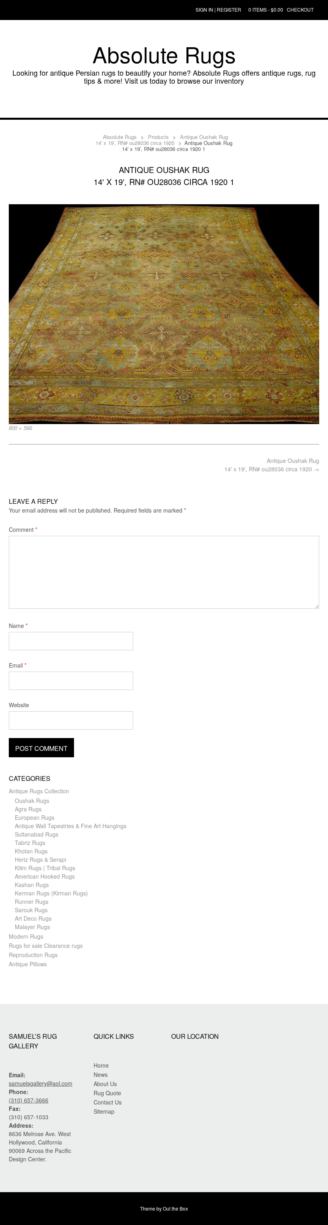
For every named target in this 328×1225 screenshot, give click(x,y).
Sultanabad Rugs (36, 834)
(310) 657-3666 (28, 1100)
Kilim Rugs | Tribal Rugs (45, 868)
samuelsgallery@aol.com (40, 1083)
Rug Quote (107, 1093)
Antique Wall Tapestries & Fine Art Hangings (70, 826)
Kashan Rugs (32, 885)
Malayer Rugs (32, 927)
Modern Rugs (26, 936)
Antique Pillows (28, 964)
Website (19, 705)
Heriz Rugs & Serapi (40, 859)
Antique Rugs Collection (39, 791)
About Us (105, 1084)
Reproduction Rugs (33, 955)
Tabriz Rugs (30, 843)
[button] (164, 106)
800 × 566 (20, 428)
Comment (23, 529)
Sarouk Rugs (31, 910)
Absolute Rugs (164, 54)
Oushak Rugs (32, 801)
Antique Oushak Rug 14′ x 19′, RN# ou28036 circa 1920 (271, 465)
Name (18, 626)
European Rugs (34, 817)
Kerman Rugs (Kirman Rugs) (51, 893)
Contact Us (108, 1102)
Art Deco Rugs (33, 918)
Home (101, 1065)
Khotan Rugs (31, 851)
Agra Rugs (28, 809)
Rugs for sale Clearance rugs (46, 945)
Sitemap (104, 1111)
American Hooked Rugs (45, 876)
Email (17, 665)
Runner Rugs (31, 901)
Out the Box (175, 1208)
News (101, 1074)
